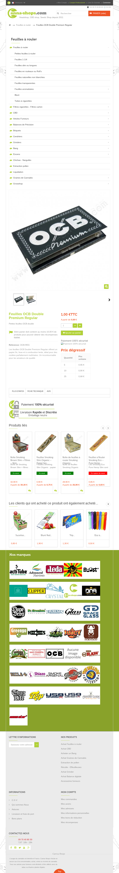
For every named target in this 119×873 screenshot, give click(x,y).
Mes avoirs (66, 804)
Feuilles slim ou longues (26, 65)
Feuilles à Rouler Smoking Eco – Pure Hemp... (97, 459)
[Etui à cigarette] (97, 521)
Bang (15, 148)
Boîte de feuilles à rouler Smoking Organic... (71, 459)
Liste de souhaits (94, 2)
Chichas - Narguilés (22, 160)
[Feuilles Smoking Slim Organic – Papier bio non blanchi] (47, 443)
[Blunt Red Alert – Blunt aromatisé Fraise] (46, 521)
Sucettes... (20, 535)
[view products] (18, 570)
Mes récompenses (69, 822)
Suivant (109, 299)
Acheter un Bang (68, 753)
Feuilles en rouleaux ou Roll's (28, 71)
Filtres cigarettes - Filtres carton (27, 107)
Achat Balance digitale (71, 776)
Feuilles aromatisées (24, 89)
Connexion (106, 2)
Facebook (11, 847)
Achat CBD (66, 749)
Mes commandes (69, 799)
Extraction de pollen (70, 762)
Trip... (72, 535)
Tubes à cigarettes (23, 101)
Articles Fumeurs (21, 119)
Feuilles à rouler (20, 47)
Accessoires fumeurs (70, 781)
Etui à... (97, 535)
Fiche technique (35, 391)
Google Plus (28, 847)
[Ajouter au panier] (29, 489)
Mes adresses (67, 808)
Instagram (15, 847)
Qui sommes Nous (20, 805)
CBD (15, 113)
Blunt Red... (46, 535)
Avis (49, 391)
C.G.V (14, 800)
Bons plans (17, 818)
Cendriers (17, 136)
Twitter (20, 847)
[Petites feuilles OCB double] (18, 300)
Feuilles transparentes (25, 83)
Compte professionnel (77, 2)
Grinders (17, 142)
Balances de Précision (23, 124)
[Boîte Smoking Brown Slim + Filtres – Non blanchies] (20, 443)
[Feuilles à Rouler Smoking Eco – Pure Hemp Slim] (99, 443)
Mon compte (62, 2)
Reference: (14, 345)
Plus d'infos (18, 391)
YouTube (24, 847)
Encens (16, 154)
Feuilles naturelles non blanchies (30, 77)
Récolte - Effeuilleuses (71, 767)
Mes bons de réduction (71, 818)
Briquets (17, 130)
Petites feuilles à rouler (25, 53)
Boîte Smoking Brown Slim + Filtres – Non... (20, 459)
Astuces (15, 809)
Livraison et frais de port (23, 814)
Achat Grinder (67, 772)
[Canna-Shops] (20, 12)
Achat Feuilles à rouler (71, 744)
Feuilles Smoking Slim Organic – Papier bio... (45, 459)
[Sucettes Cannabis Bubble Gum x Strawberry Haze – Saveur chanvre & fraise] (20, 521)
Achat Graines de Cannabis (73, 758)
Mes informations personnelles (75, 813)
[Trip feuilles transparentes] (72, 521)
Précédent (10, 299)
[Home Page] (10, 25)
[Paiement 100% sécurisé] (85, 343)
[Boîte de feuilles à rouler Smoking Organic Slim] (73, 443)
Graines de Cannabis (23, 178)
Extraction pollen (20, 166)
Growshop (18, 183)
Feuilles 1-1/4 (21, 59)
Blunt (17, 95)
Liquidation (18, 172)
